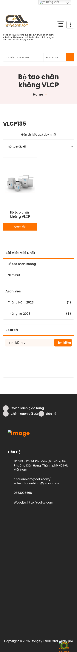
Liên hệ (51, 414)
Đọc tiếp (20, 226)
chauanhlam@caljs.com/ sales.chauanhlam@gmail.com (36, 481)
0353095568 (23, 493)
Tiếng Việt (52, 2)
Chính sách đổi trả (24, 414)
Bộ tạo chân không (22, 264)
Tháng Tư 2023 (19, 314)
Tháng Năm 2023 (21, 302)
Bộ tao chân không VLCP (20, 214)
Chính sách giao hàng (27, 408)
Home (37, 94)
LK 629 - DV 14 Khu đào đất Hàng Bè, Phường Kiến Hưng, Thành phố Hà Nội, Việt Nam (41, 465)
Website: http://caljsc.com (33, 502)
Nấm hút (14, 275)
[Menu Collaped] (60, 25)
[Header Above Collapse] (70, 24)
